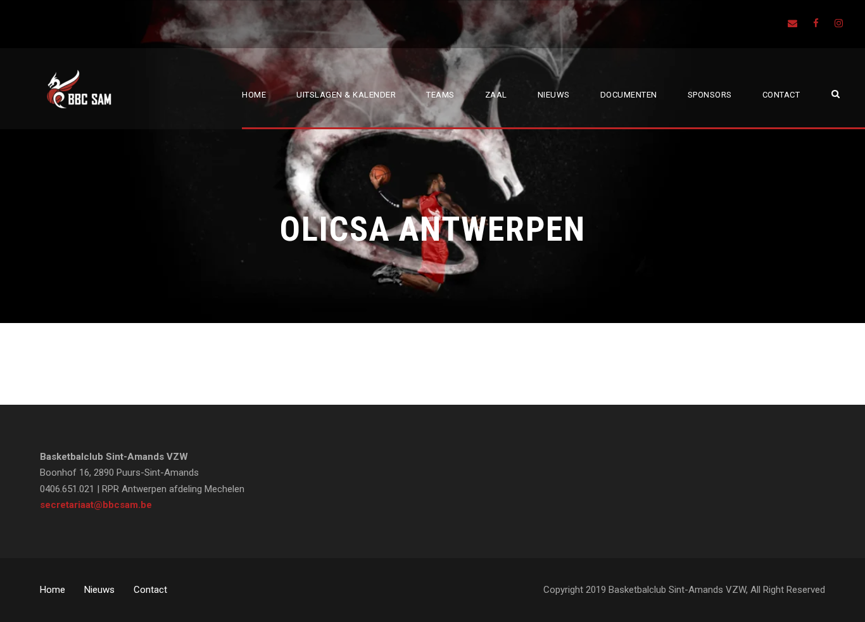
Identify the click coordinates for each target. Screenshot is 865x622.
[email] (792, 23)
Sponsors (710, 94)
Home (254, 94)
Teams (440, 94)
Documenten (628, 94)
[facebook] (816, 23)
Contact (781, 94)
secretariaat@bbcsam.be (96, 505)
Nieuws (554, 94)
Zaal (496, 94)
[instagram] (839, 23)
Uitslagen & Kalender (346, 94)
